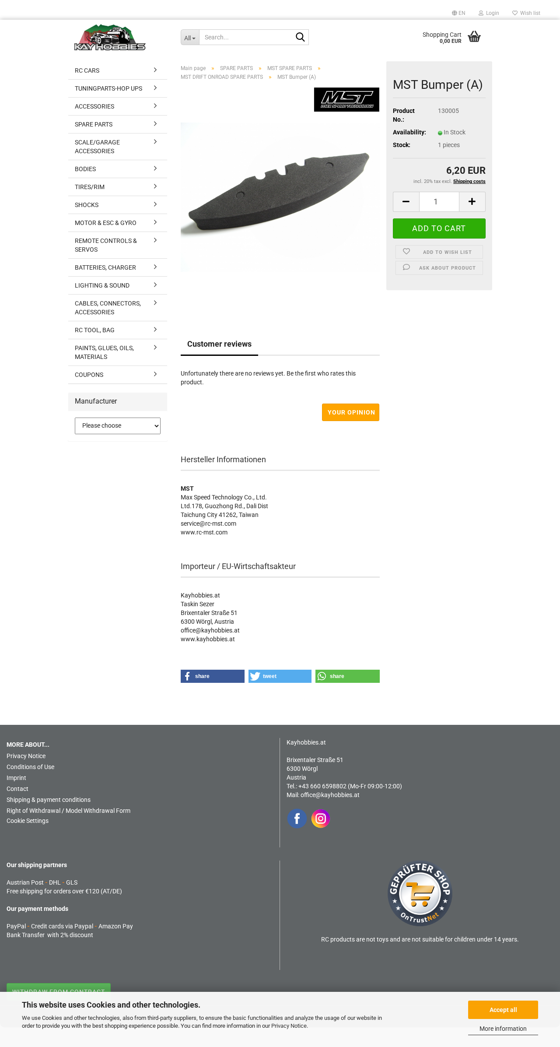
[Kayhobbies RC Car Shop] (121, 37)
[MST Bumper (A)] (280, 196)
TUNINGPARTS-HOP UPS (108, 88)
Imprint (16, 777)
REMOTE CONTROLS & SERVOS (106, 245)
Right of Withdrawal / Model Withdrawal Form (68, 810)
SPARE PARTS (93, 124)
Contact (17, 788)
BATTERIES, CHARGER (105, 267)
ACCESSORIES (94, 106)
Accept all (503, 1009)
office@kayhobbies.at (330, 794)
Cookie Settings (28, 820)
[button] (458, 13)
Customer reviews (219, 343)
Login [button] (491, 13)
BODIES (85, 168)
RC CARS (87, 70)
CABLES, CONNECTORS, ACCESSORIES (108, 308)
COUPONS (89, 374)
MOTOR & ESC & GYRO (105, 222)
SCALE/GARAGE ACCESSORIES (97, 147)
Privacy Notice (289, 1025)
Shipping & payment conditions (49, 799)
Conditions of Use (30, 766)
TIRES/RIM (90, 186)
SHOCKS (86, 204)
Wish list (529, 13)
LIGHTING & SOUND (102, 285)
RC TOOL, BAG (95, 330)
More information (503, 1028)
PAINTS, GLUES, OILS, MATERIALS (104, 352)
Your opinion (351, 412)
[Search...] (300, 38)
